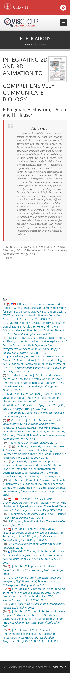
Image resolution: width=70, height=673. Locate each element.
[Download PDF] (8, 304)
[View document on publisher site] (12, 304)
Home (27, 44)
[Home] (7, 9)
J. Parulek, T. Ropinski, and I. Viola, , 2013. (35, 570)
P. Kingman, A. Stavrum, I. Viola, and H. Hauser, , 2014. (34, 435)
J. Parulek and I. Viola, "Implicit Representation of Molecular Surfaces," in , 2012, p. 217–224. (31, 635)
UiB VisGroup (57, 667)
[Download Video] (14, 304)
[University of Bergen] (16, 7)
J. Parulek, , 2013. (32, 581)
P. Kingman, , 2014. (32, 442)
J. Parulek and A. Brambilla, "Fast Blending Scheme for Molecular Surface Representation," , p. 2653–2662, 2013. (34, 594)
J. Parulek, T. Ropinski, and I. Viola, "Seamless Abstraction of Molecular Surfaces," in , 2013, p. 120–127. (33, 534)
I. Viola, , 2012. (34, 605)
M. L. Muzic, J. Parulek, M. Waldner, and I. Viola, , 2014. (33, 423)
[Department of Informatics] (27, 7)
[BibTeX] (8, 257)
